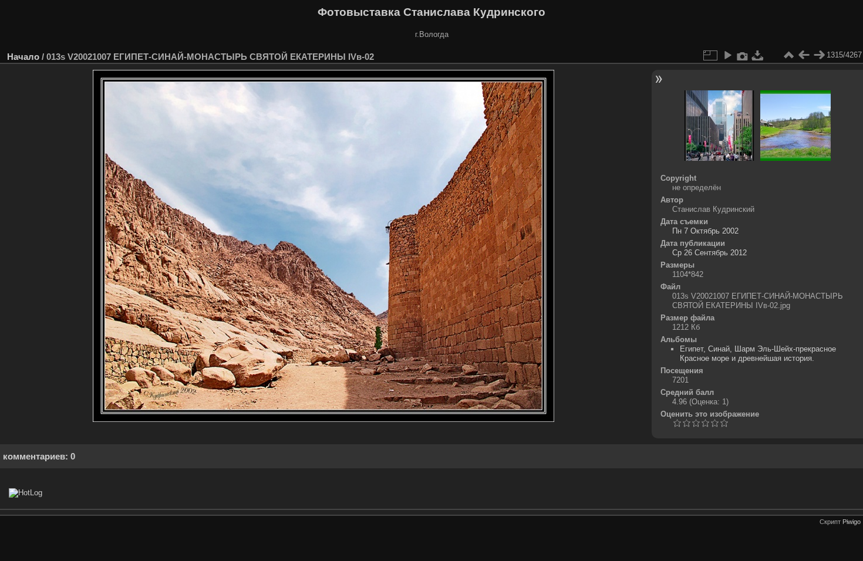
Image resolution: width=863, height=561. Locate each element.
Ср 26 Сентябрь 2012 (709, 252)
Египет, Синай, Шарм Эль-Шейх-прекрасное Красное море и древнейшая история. (758, 353)
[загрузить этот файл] (758, 55)
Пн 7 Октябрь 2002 (705, 231)
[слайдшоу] (727, 55)
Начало (23, 57)
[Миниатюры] (788, 55)
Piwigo (851, 521)
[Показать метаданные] (742, 55)
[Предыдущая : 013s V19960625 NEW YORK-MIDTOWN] (803, 55)
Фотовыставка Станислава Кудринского (431, 12)
